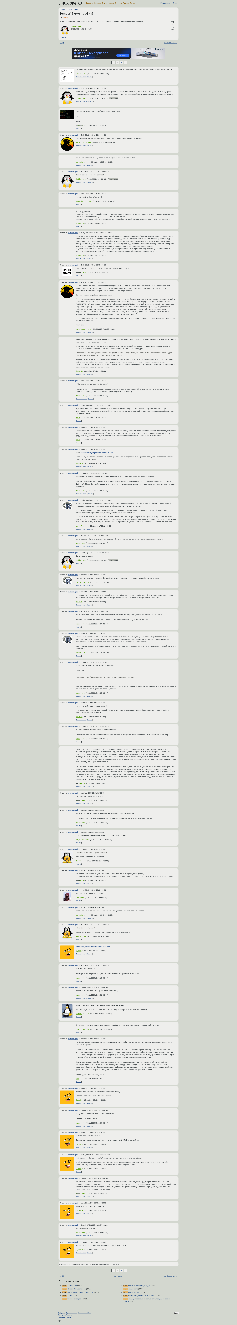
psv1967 (79, 526)
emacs (65, 17)
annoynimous (81, 201)
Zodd (73, 26)
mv (77, 783)
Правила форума (71, 1313)
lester (78, 396)
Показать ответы (81, 101)
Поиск (132, 3)
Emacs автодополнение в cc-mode (141, 1295)
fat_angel (79, 840)
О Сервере (61, 1313)
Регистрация (165, 3)
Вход (175, 3)
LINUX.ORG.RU (70, 3)
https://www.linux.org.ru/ (65, 1317)
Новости (89, 3)
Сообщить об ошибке (65, 1315)
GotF (78, 74)
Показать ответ (81, 77)
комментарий (73, 88)
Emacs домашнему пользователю (80, 1292)
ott (77, 897)
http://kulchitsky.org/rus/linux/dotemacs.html (97, 453)
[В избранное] (173, 22)
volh (77, 1079)
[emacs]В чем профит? (76, 13)
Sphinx (78, 272)
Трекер (126, 3)
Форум (111, 3)
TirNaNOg (79, 371)
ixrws (78, 223)
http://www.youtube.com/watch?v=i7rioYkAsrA (93, 947)
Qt (63, 43)
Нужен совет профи (74, 1299)
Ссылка (63, 37)
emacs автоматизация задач (139, 1286)
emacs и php (133, 1289)
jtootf (78, 861)
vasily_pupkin (81, 142)
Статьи (104, 3)
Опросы (118, 3)
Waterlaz (79, 1014)
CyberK (78, 951)
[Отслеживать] (173, 28)
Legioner (79, 1029)
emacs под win (134, 1292)
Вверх (176, 1313)
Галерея (97, 3)
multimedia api (169, 43)
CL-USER (79, 125)
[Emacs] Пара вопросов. (76, 1289)
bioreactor (79, 162)
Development (73, 9)
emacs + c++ (72, 1286)
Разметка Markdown (84, 1313)
